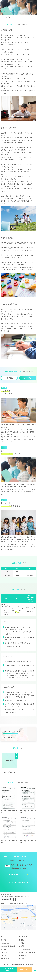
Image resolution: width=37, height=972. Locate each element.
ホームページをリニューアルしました (13, 772)
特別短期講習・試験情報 (8, 946)
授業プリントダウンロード (27, 952)
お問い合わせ (24, 969)
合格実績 (22, 946)
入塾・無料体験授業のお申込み (18, 883)
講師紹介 (22, 940)
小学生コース (5, 943)
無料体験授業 (5, 949)
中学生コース (23, 943)
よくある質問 (5, 958)
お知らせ (3, 955)
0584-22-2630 (19, 865)
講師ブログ (22, 955)
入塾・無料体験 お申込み (8, 969)
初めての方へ (5, 940)
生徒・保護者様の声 (25, 949)
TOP (2, 937)
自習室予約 (4, 952)
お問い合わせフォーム (17, 875)
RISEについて (23, 937)
